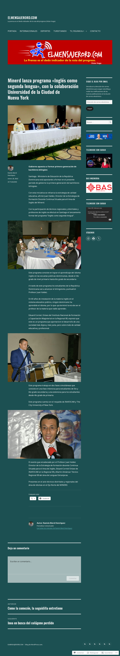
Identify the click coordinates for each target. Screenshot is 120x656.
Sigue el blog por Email (97, 81)
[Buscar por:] (97, 122)
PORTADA (12, 31)
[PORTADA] (85, 644)
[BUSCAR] (110, 122)
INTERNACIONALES (28, 31)
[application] (99, 214)
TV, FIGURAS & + (77, 31)
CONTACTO (95, 31)
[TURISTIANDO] (100, 644)
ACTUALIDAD (12, 182)
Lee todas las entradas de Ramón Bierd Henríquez (54, 528)
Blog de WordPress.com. (34, 644)
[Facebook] (93, 238)
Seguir (89, 109)
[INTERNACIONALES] (90, 644)
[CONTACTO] (109, 644)
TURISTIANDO (60, 31)
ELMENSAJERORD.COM (22, 17)
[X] (98, 238)
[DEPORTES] (95, 644)
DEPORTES (45, 31)
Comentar (73, 578)
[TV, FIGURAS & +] (104, 644)
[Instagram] (88, 238)
